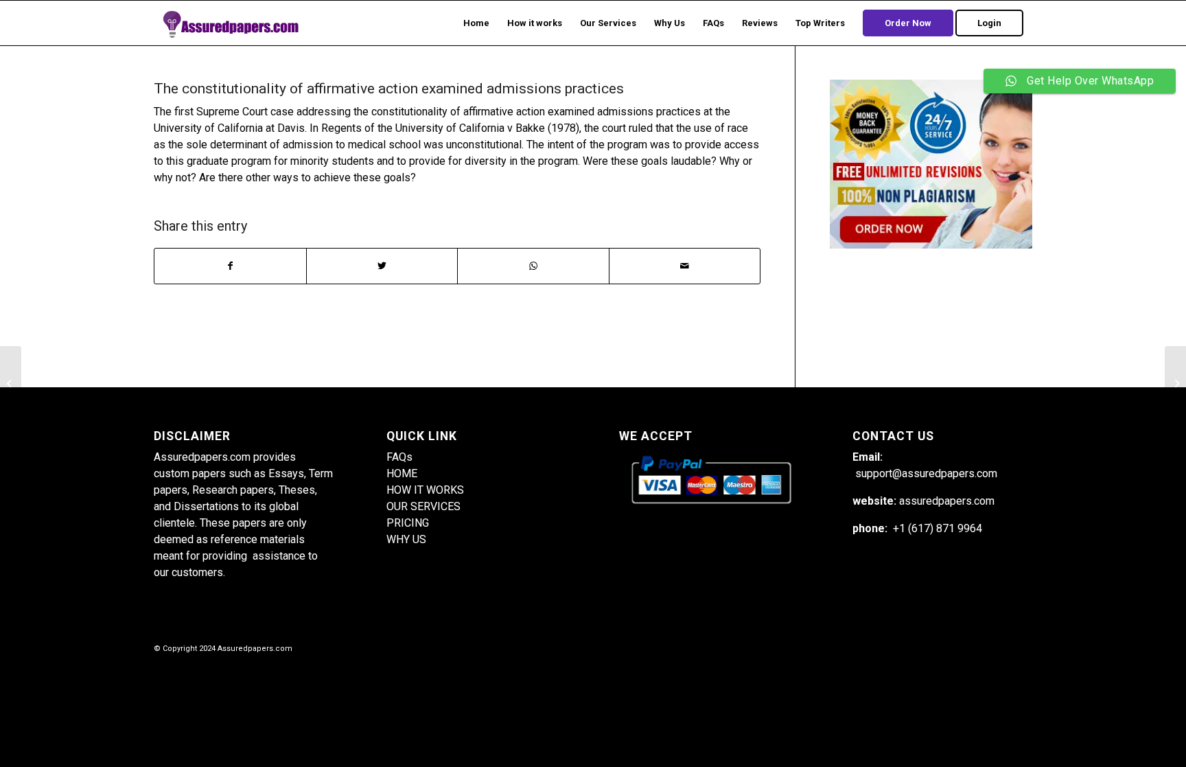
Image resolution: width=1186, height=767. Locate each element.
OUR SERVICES (423, 506)
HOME (401, 473)
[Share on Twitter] (382, 266)
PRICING (407, 522)
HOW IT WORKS (425, 489)
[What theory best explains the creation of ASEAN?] (10, 384)
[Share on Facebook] (230, 266)
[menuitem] (476, 23)
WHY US (406, 539)
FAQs (399, 456)
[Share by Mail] (684, 266)
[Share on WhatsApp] (533, 266)
